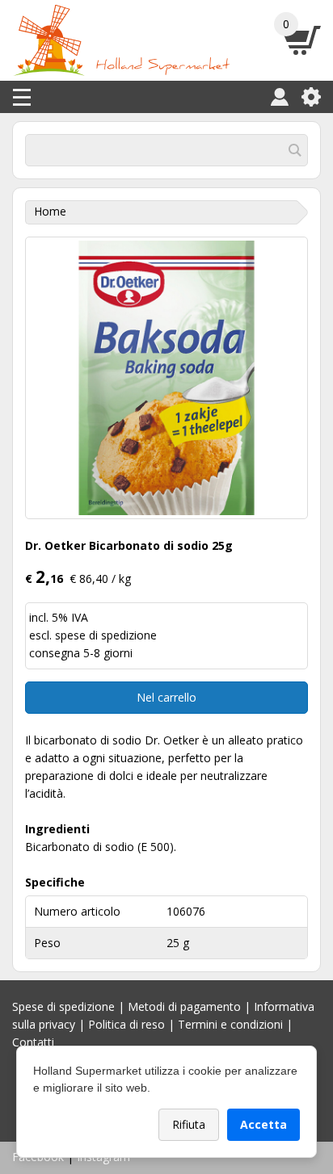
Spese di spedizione (63, 1006)
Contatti (33, 1042)
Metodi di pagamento (184, 1006)
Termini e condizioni (230, 1024)
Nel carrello (166, 697)
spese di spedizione (106, 635)
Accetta (263, 1124)
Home (50, 211)
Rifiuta (188, 1124)
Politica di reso (126, 1024)
